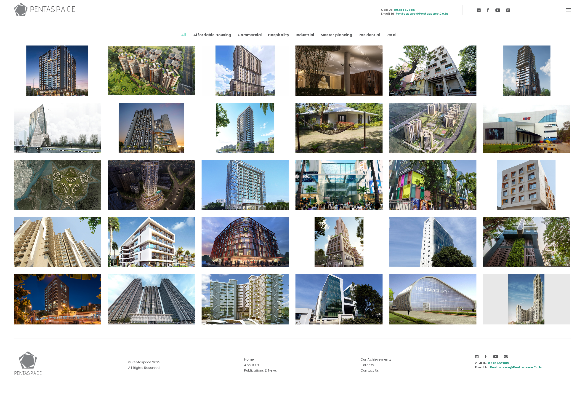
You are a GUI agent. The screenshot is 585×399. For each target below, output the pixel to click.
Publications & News (260, 370)
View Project (33, 89)
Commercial (250, 34)
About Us (251, 365)
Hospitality (278, 34)
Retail (391, 34)
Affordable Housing (212, 34)
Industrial (305, 34)
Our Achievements (376, 359)
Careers (367, 365)
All (183, 34)
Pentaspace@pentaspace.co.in (422, 13)
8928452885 (404, 10)
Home (249, 359)
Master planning (336, 34)
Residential (369, 34)
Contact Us (370, 370)
